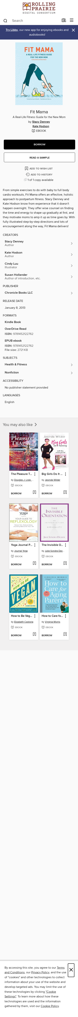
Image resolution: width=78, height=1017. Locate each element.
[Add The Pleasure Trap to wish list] (34, 492)
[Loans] (63, 21)
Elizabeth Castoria (23, 621)
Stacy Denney (41, 122)
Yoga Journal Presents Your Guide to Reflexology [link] (22, 545)
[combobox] (31, 20)
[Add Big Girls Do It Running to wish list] (65, 492)
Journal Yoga (21, 550)
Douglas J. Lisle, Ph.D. (24, 479)
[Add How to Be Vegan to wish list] (34, 634)
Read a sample (40, 157)
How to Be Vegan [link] (22, 616)
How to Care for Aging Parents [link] (52, 616)
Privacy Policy (40, 972)
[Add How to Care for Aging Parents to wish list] (65, 634)
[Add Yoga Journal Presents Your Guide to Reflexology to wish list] (34, 563)
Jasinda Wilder (52, 479)
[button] (39, 144)
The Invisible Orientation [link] (52, 545)
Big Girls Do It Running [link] (52, 474)
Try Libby (12, 30)
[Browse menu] (71, 20)
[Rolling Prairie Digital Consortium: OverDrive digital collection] (39, 8)
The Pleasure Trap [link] (22, 474)
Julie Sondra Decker (55, 550)
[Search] (5, 21)
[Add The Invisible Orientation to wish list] (65, 563)
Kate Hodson (41, 126)
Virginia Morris (52, 621)
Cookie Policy (50, 1006)
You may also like (18, 424)
